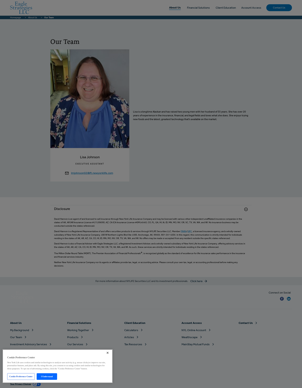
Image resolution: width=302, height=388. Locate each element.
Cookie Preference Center (21, 376)
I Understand (47, 376)
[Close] (107, 352)
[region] (58, 366)
